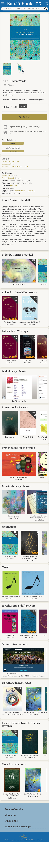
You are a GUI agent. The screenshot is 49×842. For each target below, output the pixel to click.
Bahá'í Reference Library (23, 190)
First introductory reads (16, 683)
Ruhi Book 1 (10, 635)
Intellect (13, 143)
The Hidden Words (10, 322)
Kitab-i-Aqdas (44, 360)
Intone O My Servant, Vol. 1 (11, 596)
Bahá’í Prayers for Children (19, 477)
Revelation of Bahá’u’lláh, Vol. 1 (29, 322)
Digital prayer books (14, 371)
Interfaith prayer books (16, 486)
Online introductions (15, 644)
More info (10, 815)
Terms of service (14, 809)
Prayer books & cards (15, 407)
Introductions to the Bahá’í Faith (15, 166)
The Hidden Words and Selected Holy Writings (29, 557)
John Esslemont (34, 714)
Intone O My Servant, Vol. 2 (33, 596)
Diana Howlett (10, 599)
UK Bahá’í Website (12, 674)
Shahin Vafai (12, 798)
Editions (10, 85)
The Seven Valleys (19, 284)
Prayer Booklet (28, 437)
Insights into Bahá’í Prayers (18, 605)
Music (5, 567)
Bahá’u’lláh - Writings (10, 161)
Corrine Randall (8, 178)
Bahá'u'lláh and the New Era (33, 712)
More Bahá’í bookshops (18, 826)
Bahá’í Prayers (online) (19, 401)
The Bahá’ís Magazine (12, 712)
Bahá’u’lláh (6, 175)
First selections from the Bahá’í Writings (21, 724)
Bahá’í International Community (12, 714)
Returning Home (13, 516)
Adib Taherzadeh (29, 324)
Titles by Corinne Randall (17, 255)
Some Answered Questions (28, 635)
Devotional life (8, 163)
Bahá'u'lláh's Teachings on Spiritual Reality (29, 756)
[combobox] (24, 8)
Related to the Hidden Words (19, 292)
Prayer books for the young (18, 448)
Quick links (11, 820)
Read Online (13, 151)
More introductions (14, 764)
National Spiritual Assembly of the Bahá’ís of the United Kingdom (23, 676)
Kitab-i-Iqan (27, 360)
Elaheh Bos (19, 479)
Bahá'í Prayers (10, 437)
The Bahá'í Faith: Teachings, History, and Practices (12, 795)
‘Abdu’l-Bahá (28, 637)
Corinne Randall (13, 518)
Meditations (9, 527)
